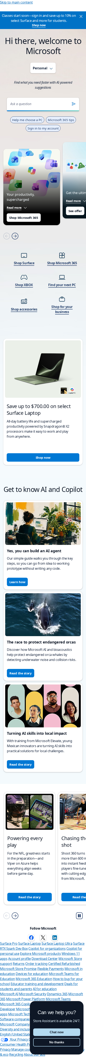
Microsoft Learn (28, 1009)
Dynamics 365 (57, 994)
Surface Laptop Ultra (57, 943)
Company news (26, 1024)
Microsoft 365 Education (34, 978)
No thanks (56, 1042)
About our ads (34, 1054)
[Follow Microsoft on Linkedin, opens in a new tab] (54, 937)
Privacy (5, 1049)
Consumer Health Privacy (19, 1044)
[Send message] (73, 103)
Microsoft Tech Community (28, 1014)
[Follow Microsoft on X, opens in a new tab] (43, 937)
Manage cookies (23, 1049)
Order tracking (36, 963)
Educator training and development (37, 984)
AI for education (45, 989)
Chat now (57, 1032)
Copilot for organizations (47, 948)
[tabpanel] (43, 276)
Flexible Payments (50, 968)
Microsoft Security (32, 994)
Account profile (19, 958)
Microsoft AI (9, 994)
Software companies (15, 1019)
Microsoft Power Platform (25, 999)
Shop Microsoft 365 (23, 217)
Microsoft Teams (58, 999)
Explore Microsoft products (40, 953)
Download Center (45, 958)
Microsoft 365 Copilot (16, 1004)
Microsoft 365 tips (61, 120)
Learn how (17, 582)
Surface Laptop (29, 943)
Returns (19, 963)
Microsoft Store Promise (18, 968)
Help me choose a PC (27, 120)
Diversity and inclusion (16, 1029)
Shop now (39, 25)
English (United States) (16, 1034)
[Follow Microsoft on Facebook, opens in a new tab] (31, 937)
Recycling (16, 1054)
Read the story (20, 673)
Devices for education (32, 973)
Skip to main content (16, 2)
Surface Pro (9, 943)
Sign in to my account (43, 128)
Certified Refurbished (64, 963)
